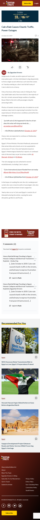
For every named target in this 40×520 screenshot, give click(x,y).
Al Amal (10, 157)
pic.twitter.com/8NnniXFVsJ (12, 126)
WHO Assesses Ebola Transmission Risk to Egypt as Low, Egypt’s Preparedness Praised (17, 363)
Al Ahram (19, 157)
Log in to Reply (16, 278)
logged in (15, 249)
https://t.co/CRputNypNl (20, 172)
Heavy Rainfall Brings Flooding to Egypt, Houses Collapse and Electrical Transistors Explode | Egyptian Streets (18, 286)
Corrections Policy (31, 487)
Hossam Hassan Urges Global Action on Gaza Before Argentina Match (18, 404)
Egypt (3, 357)
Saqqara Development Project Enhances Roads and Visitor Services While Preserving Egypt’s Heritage (17, 446)
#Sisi (10, 172)
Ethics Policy (29, 481)
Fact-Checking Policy (32, 484)
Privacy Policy (30, 479)
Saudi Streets (30, 490)
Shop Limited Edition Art (9, 467)
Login (36, 3)
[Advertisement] (16, 213)
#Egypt (5, 172)
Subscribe (27, 3)
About (3, 470)
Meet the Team (6, 473)
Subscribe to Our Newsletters (11, 479)
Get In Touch (6, 481)
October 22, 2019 (30, 131)
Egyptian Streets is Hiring (9, 476)
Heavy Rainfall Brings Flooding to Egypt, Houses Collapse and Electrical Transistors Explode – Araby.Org (18, 258)
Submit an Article (7, 484)
